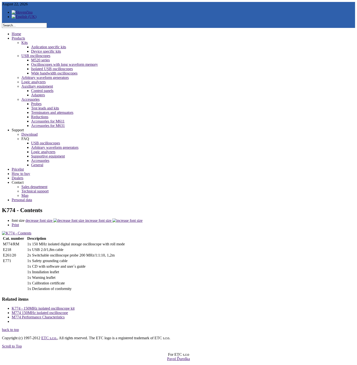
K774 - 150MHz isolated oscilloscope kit (43, 308)
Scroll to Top (12, 346)
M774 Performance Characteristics (38, 317)
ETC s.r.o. (49, 338)
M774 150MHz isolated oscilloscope (40, 313)
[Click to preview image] (16, 233)
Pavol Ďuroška (178, 359)
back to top (10, 330)
